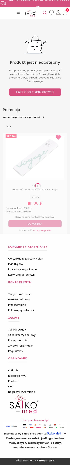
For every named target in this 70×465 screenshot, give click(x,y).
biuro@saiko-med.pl (35, 420)
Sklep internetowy (34, 460)
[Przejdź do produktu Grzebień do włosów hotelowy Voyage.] (35, 158)
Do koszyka (35, 223)
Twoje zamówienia (19, 294)
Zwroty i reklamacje (20, 345)
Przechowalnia (17, 305)
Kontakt (13, 381)
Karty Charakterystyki (21, 274)
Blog (10, 386)
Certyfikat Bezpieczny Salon (25, 258)
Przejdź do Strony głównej (35, 92)
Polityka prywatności (21, 310)
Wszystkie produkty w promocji (21, 117)
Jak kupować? (17, 329)
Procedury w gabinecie (22, 269)
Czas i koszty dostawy (22, 335)
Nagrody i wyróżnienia (21, 392)
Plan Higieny (15, 264)
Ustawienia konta (19, 299)
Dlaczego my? (17, 376)
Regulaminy (15, 351)
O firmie (13, 370)
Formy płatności (18, 340)
